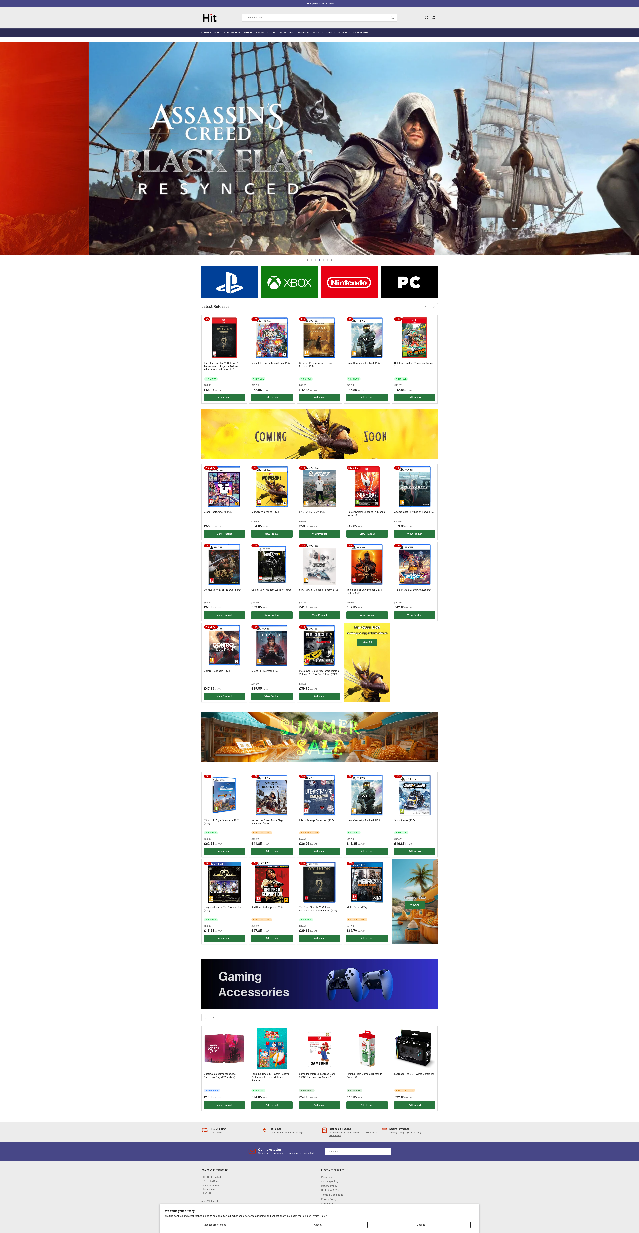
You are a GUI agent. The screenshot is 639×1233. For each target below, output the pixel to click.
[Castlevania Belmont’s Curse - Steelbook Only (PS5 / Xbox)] (224, 1048)
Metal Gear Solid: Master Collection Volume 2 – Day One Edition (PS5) (319, 672)
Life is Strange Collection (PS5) (316, 820)
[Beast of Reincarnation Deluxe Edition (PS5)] (319, 337)
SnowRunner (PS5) (404, 820)
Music (316, 32)
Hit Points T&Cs (330, 1190)
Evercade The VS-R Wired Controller (414, 1073)
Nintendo (261, 32)
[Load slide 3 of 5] (319, 260)
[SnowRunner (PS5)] (414, 795)
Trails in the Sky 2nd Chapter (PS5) (413, 589)
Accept (318, 1224)
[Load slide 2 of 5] (316, 260)
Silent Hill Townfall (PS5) (265, 670)
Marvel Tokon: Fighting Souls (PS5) (270, 363)
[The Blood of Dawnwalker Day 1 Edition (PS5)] (367, 564)
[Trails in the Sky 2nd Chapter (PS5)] (414, 564)
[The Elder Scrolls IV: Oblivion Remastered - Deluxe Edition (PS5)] (319, 882)
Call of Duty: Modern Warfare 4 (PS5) (271, 589)
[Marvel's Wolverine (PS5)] (271, 486)
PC (274, 32)
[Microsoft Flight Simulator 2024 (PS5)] (224, 795)
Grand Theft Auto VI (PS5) (218, 511)
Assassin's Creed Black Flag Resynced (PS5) (267, 822)
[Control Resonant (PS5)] (224, 645)
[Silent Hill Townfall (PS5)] (271, 645)
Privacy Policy (329, 1199)
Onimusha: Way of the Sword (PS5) (223, 589)
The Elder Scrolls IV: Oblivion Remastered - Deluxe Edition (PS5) (318, 909)
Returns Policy (329, 1185)
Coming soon (208, 32)
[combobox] (319, 18)
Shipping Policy (329, 1181)
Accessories (287, 32)
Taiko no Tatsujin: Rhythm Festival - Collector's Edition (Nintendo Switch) (271, 1077)
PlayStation (230, 32)
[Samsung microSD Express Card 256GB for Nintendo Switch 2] (319, 1048)
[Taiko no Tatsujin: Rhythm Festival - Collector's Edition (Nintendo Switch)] (271, 1048)
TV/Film (302, 32)
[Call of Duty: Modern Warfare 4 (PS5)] (271, 564)
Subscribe (380, 1151)
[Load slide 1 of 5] (312, 260)
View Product (224, 533)
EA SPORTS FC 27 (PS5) (312, 511)
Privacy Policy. (319, 1215)
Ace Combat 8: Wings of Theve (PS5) (414, 511)
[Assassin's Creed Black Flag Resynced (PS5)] (271, 795)
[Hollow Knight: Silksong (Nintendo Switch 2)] (367, 486)
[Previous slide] (308, 260)
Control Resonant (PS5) (217, 670)
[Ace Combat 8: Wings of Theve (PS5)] (414, 486)
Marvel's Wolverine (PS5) (265, 511)
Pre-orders (327, 1177)
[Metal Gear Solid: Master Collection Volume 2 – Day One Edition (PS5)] (319, 645)
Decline (421, 1224)
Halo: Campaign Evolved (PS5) (363, 363)
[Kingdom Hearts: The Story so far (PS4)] (224, 882)
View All (367, 642)
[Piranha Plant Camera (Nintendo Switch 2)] (367, 1048)
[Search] (392, 17)
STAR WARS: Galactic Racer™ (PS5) (319, 589)
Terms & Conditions (332, 1194)
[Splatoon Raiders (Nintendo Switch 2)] (414, 337)
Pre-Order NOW (367, 627)
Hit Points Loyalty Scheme (353, 32)
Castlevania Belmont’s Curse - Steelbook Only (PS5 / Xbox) (220, 1075)
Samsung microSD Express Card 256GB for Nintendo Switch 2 (317, 1075)
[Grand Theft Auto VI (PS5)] (224, 486)
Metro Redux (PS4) (357, 907)
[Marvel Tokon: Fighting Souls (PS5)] (271, 337)
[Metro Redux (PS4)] (367, 882)
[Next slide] (331, 260)
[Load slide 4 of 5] (323, 260)
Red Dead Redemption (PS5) (267, 907)
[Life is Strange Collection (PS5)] (319, 795)
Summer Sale (415, 897)
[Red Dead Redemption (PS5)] (271, 882)
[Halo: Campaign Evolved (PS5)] (367, 337)
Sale (329, 32)
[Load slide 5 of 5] (327, 260)
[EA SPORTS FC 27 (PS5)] (319, 486)
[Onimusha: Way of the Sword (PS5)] (224, 564)
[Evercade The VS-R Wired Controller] (414, 1048)
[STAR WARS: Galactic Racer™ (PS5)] (319, 564)
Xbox (246, 32)
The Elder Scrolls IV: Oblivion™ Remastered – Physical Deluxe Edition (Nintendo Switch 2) (221, 366)
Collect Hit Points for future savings (286, 1132)
